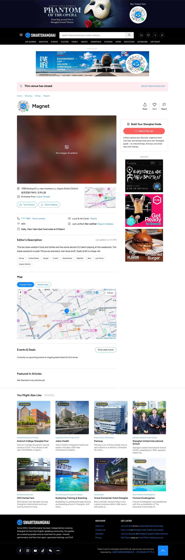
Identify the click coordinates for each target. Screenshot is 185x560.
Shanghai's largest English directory (153, 534)
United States (33, 258)
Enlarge (110, 293)
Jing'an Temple (43, 196)
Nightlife (43, 42)
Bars (89, 258)
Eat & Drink (30, 42)
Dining (37, 96)
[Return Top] (163, 551)
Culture (65, 42)
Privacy (98, 537)
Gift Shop (155, 42)
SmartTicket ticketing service (151, 537)
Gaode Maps (42, 284)
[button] (145, 106)
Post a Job (125, 530)
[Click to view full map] (100, 197)
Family (75, 42)
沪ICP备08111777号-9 (145, 552)
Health (84, 42)
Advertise (99, 534)
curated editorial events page (150, 526)
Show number (38, 218)
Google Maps (25, 284)
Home (19, 96)
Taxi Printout (28, 204)
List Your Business (128, 534)
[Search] (129, 35)
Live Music (99, 258)
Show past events (106, 349)
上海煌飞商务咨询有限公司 (123, 552)
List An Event (126, 526)
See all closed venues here (153, 86)
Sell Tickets (125, 537)
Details (93, 218)
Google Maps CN (110, 338)
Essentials (96, 42)
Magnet (46, 96)
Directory (28, 96)
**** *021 (25, 218)
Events (54, 42)
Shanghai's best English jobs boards (148, 530)
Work (118, 42)
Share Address (51, 204)
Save (155, 109)
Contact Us (100, 530)
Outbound (142, 42)
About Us (99, 526)
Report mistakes (105, 224)
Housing (108, 42)
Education (129, 42)
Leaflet (100, 338)
